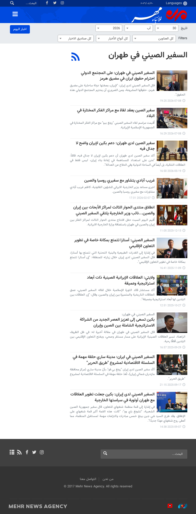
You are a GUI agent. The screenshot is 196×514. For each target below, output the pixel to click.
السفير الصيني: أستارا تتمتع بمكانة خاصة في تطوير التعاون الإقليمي (114, 243)
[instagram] (42, 452)
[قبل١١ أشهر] (172, 322)
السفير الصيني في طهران (147, 55)
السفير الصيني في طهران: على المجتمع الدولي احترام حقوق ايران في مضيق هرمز (118, 76)
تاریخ (184, 28)
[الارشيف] (12, 452)
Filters (182, 38)
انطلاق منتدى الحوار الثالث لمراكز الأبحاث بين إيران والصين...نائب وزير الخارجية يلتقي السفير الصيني (114, 210)
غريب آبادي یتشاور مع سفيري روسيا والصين (119, 181)
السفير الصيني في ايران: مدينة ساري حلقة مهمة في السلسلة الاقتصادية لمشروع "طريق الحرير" (114, 360)
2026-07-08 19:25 (170, 101)
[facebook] (26, 452)
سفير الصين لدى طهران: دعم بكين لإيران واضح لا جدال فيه (115, 146)
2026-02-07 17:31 (140, 198)
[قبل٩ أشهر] (172, 248)
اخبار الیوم (20, 29)
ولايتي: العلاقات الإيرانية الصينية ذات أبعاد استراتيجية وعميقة (121, 281)
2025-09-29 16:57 (170, 347)
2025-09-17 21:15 (170, 385)
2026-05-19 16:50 (170, 171)
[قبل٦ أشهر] (172, 188)
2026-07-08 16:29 (170, 134)
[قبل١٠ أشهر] (172, 285)
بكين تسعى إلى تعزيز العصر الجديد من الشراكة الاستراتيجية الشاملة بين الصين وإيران (117, 323)
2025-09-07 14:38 (170, 427)
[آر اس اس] (19, 452)
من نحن (108, 479)
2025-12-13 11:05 (170, 231)
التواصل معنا (88, 479)
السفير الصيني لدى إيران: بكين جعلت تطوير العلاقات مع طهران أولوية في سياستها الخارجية (112, 397)
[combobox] (166, 28)
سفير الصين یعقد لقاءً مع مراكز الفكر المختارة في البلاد (116, 113)
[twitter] (34, 452)
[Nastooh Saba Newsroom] (180, 506)
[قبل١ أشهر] (172, 80)
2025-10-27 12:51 (170, 305)
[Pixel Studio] (167, 506)
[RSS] (75, 57)
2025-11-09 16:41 (170, 268)
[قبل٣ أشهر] (172, 151)
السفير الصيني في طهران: (138, 314)
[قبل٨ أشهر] (172, 215)
